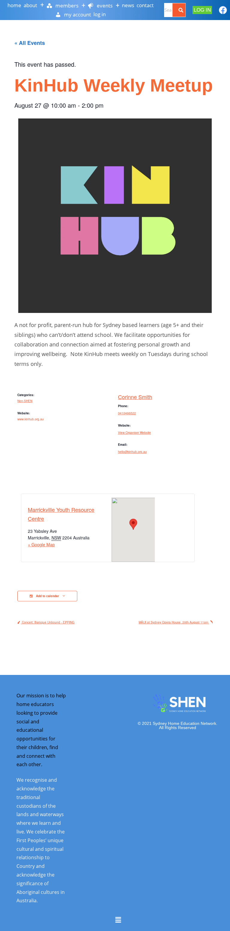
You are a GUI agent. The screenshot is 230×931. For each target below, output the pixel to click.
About (30, 5)
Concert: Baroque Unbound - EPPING (48, 622)
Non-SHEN (24, 401)
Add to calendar (47, 596)
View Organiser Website (134, 432)
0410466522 (127, 413)
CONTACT (145, 5)
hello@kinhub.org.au (132, 452)
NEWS (128, 5)
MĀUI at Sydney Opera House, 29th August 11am (174, 622)
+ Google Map (41, 544)
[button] (33, 5)
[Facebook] (223, 10)
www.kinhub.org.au (30, 419)
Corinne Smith (135, 397)
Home (14, 5)
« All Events (29, 43)
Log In (99, 14)
